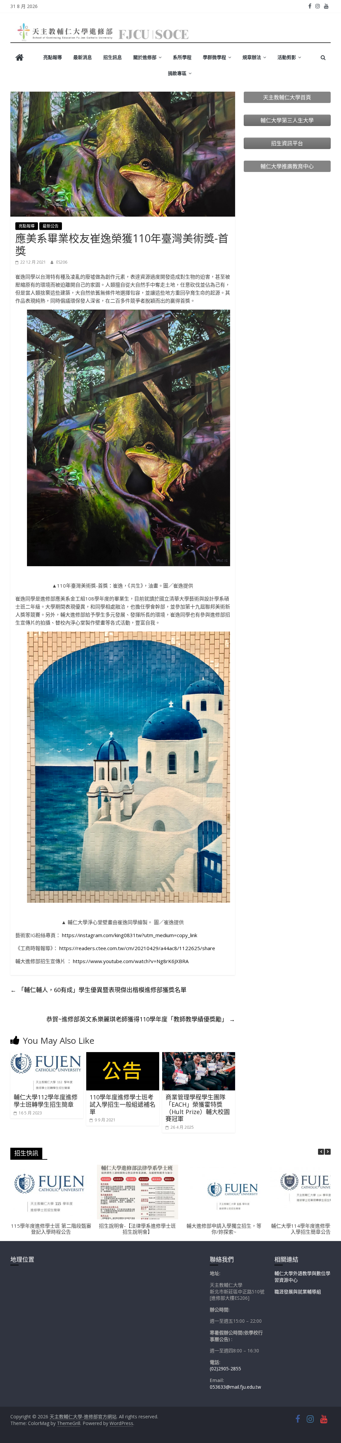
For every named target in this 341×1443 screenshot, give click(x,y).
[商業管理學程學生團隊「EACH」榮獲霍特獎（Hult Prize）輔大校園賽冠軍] (198, 1056)
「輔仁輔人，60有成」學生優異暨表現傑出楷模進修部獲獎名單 (98, 990)
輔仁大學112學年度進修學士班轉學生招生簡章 (46, 1100)
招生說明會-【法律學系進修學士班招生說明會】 (137, 1228)
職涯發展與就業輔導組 (297, 1291)
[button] (328, 1152)
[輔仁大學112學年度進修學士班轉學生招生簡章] (47, 1056)
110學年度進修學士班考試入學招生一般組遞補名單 (123, 1104)
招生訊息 (112, 57)
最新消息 (82, 57)
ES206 (61, 262)
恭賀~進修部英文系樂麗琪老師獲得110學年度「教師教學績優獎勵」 (140, 1019)
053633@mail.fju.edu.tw (235, 1387)
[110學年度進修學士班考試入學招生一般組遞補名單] (123, 1056)
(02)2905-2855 (225, 1368)
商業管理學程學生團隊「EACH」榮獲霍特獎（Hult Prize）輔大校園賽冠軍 (198, 1108)
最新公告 (51, 226)
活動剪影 (286, 57)
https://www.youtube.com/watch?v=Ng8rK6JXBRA (130, 961)
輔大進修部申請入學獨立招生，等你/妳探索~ (223, 1228)
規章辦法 (251, 57)
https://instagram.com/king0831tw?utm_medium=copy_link (129, 935)
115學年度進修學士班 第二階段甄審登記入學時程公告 (51, 1228)
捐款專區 (177, 73)
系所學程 (182, 57)
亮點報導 (52, 57)
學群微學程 (214, 57)
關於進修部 (145, 57)
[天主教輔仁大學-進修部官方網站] (19, 58)
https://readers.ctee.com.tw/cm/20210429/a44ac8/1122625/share (137, 948)
